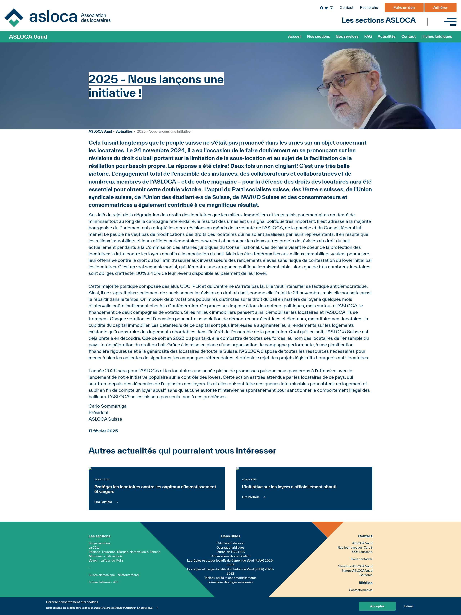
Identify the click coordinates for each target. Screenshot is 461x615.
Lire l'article (103, 501)
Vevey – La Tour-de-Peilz (106, 560)
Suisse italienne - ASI (103, 582)
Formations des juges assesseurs (230, 582)
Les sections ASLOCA (379, 20)
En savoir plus (145, 608)
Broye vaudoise (99, 543)
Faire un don (404, 7)
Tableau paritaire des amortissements (230, 577)
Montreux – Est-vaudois (105, 556)
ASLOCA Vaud (28, 36)
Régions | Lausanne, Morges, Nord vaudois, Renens (124, 551)
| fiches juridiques (436, 36)
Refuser (408, 606)
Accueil (294, 36)
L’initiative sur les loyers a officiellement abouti (289, 486)
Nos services (347, 36)
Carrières (366, 575)
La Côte (94, 547)
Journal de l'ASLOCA (230, 551)
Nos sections (318, 36)
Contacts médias (360, 590)
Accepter (377, 606)
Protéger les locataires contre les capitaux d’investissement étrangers (155, 489)
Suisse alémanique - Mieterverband (114, 575)
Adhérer (440, 7)
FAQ (368, 36)
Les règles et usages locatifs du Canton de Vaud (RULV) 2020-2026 (230, 562)
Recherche (369, 7)
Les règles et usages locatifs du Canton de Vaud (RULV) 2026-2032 (230, 571)
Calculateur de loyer (230, 543)
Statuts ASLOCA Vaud (356, 570)
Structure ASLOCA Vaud (355, 566)
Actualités (387, 36)
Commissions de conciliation (230, 556)
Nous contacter (361, 559)
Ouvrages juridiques (230, 547)
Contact (346, 7)
